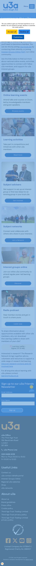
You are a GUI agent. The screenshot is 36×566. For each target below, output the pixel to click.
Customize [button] (18, 37)
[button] (2, 563)
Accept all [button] (12, 32)
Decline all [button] (24, 32)
